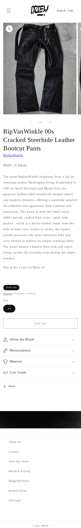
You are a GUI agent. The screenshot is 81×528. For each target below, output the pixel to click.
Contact (14, 451)
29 (11, 310)
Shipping (7, 293)
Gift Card (15, 500)
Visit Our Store (19, 461)
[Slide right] (50, 122)
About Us (15, 441)
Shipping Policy (19, 480)
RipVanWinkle (13, 155)
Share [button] (12, 386)
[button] (8, 10)
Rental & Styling (19, 471)
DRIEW (45, 525)
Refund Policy (18, 490)
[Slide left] (31, 122)
